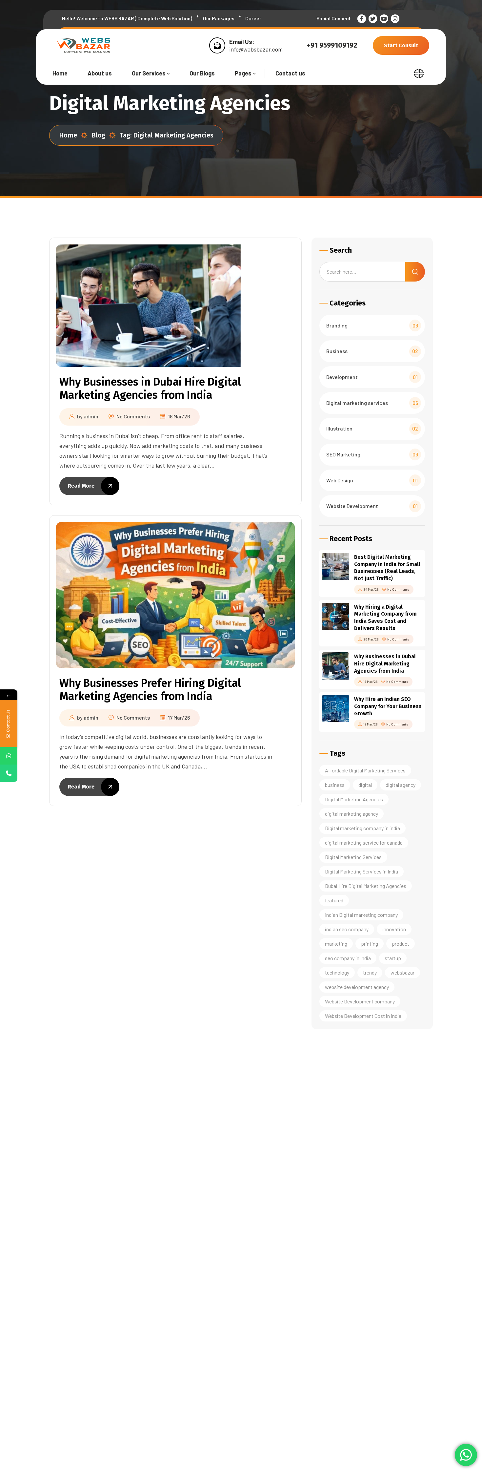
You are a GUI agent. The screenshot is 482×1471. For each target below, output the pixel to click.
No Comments (133, 416)
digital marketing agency (351, 813)
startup (393, 958)
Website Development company (360, 1001)
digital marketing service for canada (364, 842)
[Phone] (8, 773)
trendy (370, 972)
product (400, 943)
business (335, 785)
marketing (336, 943)
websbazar (402, 972)
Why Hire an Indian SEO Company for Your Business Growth (388, 706)
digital (365, 785)
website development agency (357, 987)
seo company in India (348, 958)
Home (68, 135)
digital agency (400, 785)
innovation (394, 929)
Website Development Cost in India (363, 1016)
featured (334, 900)
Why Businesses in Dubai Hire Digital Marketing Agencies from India (150, 388)
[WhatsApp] (8, 756)
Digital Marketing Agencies (354, 799)
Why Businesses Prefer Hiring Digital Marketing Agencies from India (150, 689)
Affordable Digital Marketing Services (365, 770)
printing (369, 943)
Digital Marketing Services (353, 857)
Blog (98, 135)
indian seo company (347, 929)
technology (337, 972)
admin (91, 416)
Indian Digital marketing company (361, 915)
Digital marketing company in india (362, 828)
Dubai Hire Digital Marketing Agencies (365, 886)
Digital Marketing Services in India (361, 871)
